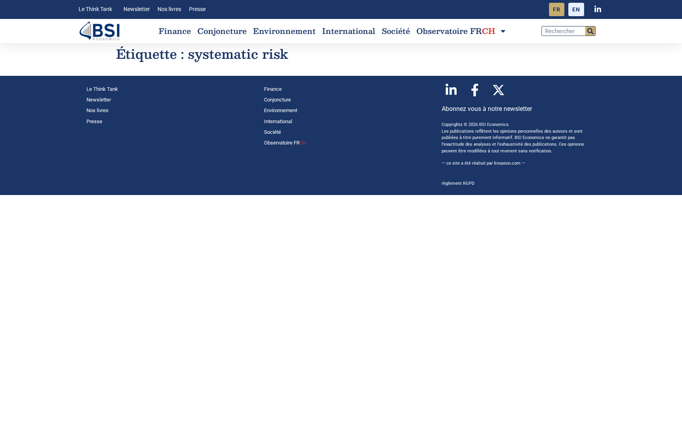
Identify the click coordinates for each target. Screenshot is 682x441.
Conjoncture (222, 30)
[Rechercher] (590, 31)
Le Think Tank (95, 9)
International (348, 30)
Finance (175, 30)
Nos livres (169, 9)
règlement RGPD (458, 183)
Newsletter (137, 9)
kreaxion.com (507, 163)
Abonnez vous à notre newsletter (487, 109)
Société (396, 30)
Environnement (284, 30)
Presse (197, 9)
